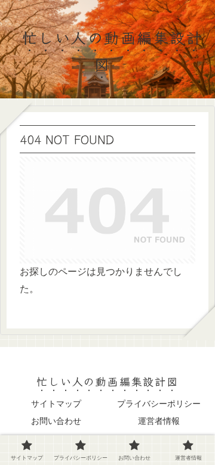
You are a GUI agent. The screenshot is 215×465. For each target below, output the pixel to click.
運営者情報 (159, 421)
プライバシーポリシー (159, 403)
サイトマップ (56, 403)
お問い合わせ (56, 421)
